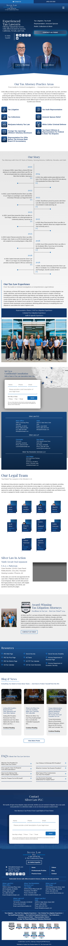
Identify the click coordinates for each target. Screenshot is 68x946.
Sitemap (33, 941)
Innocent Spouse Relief (25, 917)
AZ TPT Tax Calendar (32, 661)
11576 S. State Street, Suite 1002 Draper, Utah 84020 (44, 903)
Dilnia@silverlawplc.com (22, 431)
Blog (53, 870)
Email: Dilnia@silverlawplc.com (10, 895)
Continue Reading (9, 728)
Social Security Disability (56, 654)
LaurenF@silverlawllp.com (23, 446)
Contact (54, 873)
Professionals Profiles (39, 870)
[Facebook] (17, 35)
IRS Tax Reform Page (10, 661)
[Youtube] (17, 38)
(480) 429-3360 (24, 427)
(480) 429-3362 (22, 429)
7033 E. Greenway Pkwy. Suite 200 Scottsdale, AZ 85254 (11, 888)
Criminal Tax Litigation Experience (34, 313)
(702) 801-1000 (34, 463)
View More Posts (34, 741)
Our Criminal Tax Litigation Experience (50, 913)
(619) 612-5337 (24, 444)
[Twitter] (29, 35)
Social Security (30, 654)
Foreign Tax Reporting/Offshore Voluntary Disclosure (34, 919)
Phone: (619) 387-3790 (52, 891)
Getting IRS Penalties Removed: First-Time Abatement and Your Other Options (9, 710)
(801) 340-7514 (45, 427)
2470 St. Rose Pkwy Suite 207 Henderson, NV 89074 (33, 890)
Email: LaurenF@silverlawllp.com (55, 893)
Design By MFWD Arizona (43, 941)
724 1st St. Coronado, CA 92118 (22, 902)
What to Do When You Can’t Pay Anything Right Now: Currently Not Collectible (32, 710)
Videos (53, 867)
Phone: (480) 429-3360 (8, 891)
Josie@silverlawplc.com (32, 465)
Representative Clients (23, 310)
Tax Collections (54, 915)
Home (33, 867)
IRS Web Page (8, 654)
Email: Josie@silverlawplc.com (32, 895)
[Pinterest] (26, 35)
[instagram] (23, 35)
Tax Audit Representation (16, 915)
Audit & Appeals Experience (34, 315)
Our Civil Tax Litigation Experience (26, 913)
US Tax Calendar (9, 665)
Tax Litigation (9, 913)
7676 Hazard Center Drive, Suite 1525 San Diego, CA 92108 (55, 888)
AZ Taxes (29, 657)
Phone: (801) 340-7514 (41, 906)
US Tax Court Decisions (33, 665)
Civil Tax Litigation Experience (42, 310)
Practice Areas (36, 873)
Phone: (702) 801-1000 (30, 893)
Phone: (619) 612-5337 (19, 904)
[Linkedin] (20, 35)
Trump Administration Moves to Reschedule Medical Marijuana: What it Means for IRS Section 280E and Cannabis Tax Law (55, 712)
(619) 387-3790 (45, 446)
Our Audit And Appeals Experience (37, 915)
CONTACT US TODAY (50, 32)
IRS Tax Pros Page (10, 657)
